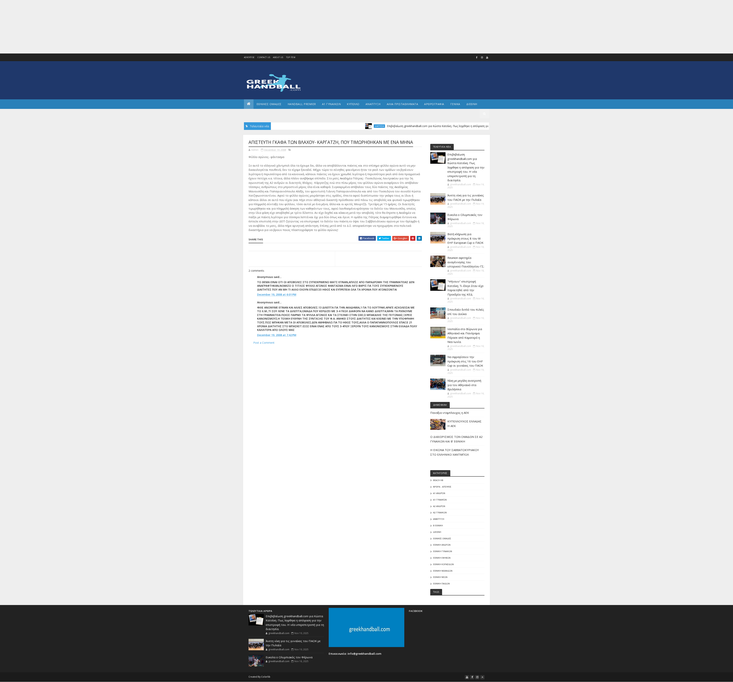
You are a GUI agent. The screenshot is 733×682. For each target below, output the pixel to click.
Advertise (249, 57)
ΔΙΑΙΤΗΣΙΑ (358, 126)
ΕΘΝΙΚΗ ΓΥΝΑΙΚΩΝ (442, 551)
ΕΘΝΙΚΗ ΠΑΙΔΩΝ (441, 583)
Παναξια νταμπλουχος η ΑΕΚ (449, 413)
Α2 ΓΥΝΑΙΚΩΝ (440, 512)
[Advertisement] (114, 26)
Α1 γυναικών (440, 499)
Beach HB (438, 480)
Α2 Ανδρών (439, 506)
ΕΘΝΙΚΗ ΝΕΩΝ (440, 577)
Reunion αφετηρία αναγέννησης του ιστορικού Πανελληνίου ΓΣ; (465, 262)
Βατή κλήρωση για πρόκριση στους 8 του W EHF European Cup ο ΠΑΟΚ (465, 238)
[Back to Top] (482, 677)
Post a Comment (263, 342)
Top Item (290, 57)
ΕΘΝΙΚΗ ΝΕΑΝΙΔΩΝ (442, 570)
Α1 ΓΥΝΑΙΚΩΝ (331, 104)
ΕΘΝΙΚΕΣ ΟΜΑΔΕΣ (269, 104)
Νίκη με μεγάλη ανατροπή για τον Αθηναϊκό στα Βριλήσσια (464, 385)
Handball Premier (302, 104)
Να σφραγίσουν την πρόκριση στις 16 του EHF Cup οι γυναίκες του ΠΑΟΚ (465, 361)
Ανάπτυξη (438, 519)
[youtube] (487, 57)
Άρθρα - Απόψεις (442, 486)
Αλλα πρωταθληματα (402, 104)
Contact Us (263, 57)
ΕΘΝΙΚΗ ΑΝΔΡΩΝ (441, 544)
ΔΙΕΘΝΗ (437, 532)
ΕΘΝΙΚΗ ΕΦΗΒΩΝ (441, 557)
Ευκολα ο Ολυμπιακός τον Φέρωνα (289, 657)
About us (278, 57)
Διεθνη (471, 104)
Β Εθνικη (438, 525)
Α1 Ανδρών (439, 493)
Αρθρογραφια (434, 104)
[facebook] (477, 57)
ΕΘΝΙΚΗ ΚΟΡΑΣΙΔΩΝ (443, 564)
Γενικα (455, 104)
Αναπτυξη (373, 104)
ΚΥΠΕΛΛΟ (353, 104)
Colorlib (265, 676)
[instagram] (482, 57)
